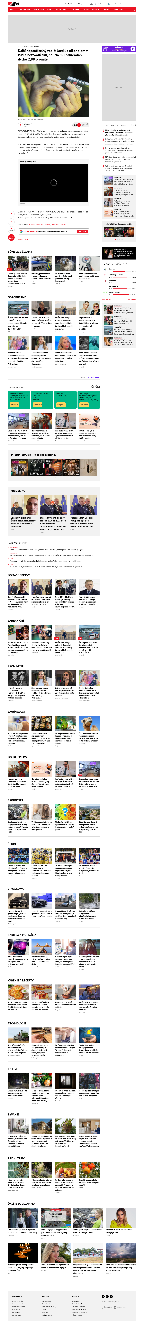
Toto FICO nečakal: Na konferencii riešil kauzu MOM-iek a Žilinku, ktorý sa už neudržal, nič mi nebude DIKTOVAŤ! (18, 602)
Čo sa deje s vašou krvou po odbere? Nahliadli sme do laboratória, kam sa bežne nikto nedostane (18, 434)
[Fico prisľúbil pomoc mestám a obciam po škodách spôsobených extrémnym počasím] (89, 587)
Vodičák (39, 224)
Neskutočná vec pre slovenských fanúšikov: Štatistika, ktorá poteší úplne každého (41, 434)
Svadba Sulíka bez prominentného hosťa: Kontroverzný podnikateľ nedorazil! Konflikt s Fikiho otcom (89, 693)
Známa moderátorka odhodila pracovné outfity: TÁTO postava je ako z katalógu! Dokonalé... (41, 693)
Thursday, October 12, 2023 (63, 217)
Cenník (44, 1309)
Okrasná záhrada (36, 1187)
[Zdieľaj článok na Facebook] (11, 222)
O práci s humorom (13, 967)
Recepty (57, 1192)
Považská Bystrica (59, 224)
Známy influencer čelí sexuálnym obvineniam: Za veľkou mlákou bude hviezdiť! (64, 692)
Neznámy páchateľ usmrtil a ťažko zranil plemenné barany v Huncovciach (63, 277)
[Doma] (105, 287)
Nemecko (57, 878)
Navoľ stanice (106, 299)
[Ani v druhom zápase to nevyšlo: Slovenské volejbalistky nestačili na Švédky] (89, 856)
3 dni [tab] (123, 125)
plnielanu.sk (58, 789)
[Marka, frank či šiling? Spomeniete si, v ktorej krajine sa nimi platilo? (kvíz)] (65, 812)
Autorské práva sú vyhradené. (111, 1303)
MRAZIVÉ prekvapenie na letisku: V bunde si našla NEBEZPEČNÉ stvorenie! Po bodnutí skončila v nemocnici (18, 738)
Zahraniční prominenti (61, 698)
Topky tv (95, 10)
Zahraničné (25, 10)
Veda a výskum (36, 1058)
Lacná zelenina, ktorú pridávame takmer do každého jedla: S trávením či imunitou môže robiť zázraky (40, 1096)
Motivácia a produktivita (62, 967)
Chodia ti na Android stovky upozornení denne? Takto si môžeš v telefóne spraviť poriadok (89, 1049)
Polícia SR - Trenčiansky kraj (37, 217)
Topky (31, 46)
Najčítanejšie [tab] (111, 125)
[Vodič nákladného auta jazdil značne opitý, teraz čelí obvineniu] (89, 263)
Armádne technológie (14, 1055)
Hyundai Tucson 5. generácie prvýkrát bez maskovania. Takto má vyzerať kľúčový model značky (17, 916)
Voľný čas (118, 10)
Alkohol (32, 224)
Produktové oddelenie (79, 1304)
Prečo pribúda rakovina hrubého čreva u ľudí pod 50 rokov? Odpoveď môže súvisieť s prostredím (65, 1050)
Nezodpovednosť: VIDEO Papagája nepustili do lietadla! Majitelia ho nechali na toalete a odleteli (65, 738)
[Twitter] (111, 1297)
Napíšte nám (16, 1312)
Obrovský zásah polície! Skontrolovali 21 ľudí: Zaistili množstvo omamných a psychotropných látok (17, 278)
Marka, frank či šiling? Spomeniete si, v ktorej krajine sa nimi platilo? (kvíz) (64, 826)
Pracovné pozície (16, 386)
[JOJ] (105, 275)
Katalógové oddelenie (79, 1309)
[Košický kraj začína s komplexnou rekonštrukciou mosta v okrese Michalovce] (89, 901)
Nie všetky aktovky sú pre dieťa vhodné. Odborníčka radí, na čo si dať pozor (89, 1093)
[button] (79, 125)
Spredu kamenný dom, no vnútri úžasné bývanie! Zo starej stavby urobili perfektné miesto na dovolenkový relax (42, 1141)
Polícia (47, 224)
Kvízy (86, 10)
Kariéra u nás (16, 1309)
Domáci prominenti (37, 700)
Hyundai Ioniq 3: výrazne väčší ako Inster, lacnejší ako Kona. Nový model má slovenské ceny (65, 915)
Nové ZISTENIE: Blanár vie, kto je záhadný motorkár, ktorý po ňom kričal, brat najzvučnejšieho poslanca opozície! (65, 602)
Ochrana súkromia (17, 1304)
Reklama (45, 1296)
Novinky (57, 921)
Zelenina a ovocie (13, 1190)
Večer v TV (121, 263)
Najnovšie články (17, 543)
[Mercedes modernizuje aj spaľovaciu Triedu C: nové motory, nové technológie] (42, 901)
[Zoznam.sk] (108, 1308)
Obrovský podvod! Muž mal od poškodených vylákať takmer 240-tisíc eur (41, 277)
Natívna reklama (47, 1315)
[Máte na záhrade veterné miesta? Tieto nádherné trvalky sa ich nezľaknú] (42, 1170)
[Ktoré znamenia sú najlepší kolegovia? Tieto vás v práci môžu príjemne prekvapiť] (18, 947)
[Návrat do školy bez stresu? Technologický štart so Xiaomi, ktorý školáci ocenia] (42, 769)
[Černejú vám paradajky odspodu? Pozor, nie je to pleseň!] (89, 1170)
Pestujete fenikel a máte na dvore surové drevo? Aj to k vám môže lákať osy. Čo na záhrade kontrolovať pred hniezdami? (65, 1141)
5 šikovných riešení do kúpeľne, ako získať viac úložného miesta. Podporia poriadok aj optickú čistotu (17, 1141)
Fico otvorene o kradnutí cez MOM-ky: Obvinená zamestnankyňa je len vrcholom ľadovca (41, 601)
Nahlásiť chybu (23, 239)
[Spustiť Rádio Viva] (119, 47)
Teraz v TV (107, 263)
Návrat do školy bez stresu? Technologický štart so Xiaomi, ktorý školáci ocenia (87, 434)
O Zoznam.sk (17, 1296)
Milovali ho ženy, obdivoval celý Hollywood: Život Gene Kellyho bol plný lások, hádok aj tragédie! (47, 549)
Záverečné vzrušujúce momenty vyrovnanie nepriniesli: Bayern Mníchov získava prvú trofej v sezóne (64, 871)
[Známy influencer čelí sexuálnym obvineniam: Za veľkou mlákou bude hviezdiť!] (65, 678)
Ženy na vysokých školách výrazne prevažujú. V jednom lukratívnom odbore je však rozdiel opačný (89, 962)
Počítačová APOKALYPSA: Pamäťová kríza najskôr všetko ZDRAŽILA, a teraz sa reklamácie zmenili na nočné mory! (53, 555)
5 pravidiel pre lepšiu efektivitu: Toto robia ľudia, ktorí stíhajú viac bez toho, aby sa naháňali (65, 960)
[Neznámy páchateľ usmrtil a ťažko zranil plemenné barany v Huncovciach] (65, 263)
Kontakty (75, 1296)
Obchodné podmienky (49, 1307)
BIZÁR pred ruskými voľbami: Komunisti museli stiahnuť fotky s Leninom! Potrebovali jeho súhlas (47, 567)
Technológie (17, 1023)
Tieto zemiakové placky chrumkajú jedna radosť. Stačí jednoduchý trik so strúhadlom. (17, 1006)
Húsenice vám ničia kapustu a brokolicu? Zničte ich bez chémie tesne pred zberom (16, 1184)
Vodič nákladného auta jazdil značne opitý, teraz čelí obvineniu (89, 276)
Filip (91, 4)
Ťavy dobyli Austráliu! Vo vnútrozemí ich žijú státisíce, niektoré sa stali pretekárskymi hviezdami (89, 737)
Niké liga (10, 876)
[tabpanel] (119, 150)
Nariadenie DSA (17, 1315)
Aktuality (81, 969)
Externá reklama (47, 1304)
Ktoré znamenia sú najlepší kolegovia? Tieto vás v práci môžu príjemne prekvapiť (18, 960)
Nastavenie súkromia (18, 1307)
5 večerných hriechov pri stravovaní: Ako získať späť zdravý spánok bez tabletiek (88, 1006)
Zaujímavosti (61, 10)
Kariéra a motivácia (22, 935)
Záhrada (81, 1187)
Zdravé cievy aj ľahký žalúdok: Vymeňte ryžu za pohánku (65, 1004)
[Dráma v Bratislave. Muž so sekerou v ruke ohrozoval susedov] (18, 1081)
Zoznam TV (18, 491)
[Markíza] (105, 269)
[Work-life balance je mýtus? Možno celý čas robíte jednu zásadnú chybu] (42, 947)
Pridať (84, 231)
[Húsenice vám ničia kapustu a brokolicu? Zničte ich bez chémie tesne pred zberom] (18, 1170)
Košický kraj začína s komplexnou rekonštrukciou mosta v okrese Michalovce (88, 915)
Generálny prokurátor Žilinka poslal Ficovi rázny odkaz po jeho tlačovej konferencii (23, 522)
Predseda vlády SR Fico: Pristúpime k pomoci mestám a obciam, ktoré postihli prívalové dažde (81, 522)
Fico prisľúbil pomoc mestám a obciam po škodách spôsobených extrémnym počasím (87, 601)
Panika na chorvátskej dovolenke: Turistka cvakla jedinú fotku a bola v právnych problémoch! (45, 561)
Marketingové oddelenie (79, 1312)
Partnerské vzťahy (120, 250)
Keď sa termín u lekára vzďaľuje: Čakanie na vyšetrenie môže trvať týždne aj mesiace (64, 434)
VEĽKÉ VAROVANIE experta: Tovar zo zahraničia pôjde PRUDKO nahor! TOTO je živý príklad (124, 342)
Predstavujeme (12, 924)
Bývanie (13, 1114)
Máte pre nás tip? (77, 1315)
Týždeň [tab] (132, 125)
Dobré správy (17, 757)
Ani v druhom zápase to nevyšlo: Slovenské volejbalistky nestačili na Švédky (89, 869)
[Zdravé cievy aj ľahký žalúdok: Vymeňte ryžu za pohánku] (65, 992)
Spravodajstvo (76, 1301)
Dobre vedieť (11, 441)
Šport (49, 10)
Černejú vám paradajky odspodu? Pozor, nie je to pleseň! (89, 1182)
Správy (12, 529)
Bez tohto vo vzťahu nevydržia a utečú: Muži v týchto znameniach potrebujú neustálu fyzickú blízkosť (124, 254)
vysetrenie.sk (35, 746)
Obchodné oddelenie (78, 1307)
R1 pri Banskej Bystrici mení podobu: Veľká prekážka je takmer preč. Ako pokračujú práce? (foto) (88, 827)
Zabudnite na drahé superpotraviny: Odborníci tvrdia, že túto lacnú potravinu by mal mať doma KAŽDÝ (41, 738)
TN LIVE (13, 1069)
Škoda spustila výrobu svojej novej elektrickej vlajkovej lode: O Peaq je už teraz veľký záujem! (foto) (18, 827)
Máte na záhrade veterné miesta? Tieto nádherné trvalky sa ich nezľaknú (42, 1182)
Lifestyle (107, 10)
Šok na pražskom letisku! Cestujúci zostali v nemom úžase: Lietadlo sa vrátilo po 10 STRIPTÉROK (89, 647)
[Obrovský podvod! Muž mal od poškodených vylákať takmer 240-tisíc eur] (42, 263)
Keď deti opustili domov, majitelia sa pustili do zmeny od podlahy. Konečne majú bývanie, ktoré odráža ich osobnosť (89, 1141)
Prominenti (39, 10)
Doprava (81, 921)
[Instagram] (107, 1297)
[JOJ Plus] (105, 293)
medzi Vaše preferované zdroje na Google (45, 231)
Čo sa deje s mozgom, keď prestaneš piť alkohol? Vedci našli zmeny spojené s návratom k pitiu (40, 1050)
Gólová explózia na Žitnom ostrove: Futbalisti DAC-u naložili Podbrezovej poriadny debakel (41, 871)
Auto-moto (16, 889)
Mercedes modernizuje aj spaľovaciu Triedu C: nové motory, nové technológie (42, 913)
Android (81, 1055)
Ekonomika (76, 10)
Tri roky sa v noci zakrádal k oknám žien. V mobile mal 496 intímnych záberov (65, 1094)
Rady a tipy (58, 1010)
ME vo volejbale (83, 876)
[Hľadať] (133, 9)
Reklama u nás (46, 1301)
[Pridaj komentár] (11, 214)
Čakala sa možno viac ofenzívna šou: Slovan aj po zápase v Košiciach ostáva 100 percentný (17, 869)
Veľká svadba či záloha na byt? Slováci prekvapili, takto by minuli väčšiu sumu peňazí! (42, 826)
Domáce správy (19, 575)
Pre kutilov (16, 1158)
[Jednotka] (105, 281)
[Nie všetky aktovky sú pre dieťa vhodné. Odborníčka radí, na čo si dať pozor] (89, 1081)
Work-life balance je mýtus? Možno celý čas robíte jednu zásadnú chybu (41, 960)
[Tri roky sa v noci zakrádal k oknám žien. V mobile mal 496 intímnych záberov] (65, 1081)
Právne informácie (17, 1301)
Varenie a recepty (21, 980)
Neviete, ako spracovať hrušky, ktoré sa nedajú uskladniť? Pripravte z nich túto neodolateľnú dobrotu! (64, 1185)
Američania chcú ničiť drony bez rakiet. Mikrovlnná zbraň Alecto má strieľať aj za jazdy (17, 1049)
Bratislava (81, 607)
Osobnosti (11, 700)
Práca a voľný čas (36, 967)
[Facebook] (103, 1297)
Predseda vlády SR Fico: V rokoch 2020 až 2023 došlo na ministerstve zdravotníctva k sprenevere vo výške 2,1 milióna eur (53, 523)
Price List (45, 1312)
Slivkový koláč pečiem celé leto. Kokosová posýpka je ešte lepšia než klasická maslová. (40, 1006)
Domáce (13, 10)
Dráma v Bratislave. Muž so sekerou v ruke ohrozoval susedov (17, 1093)
